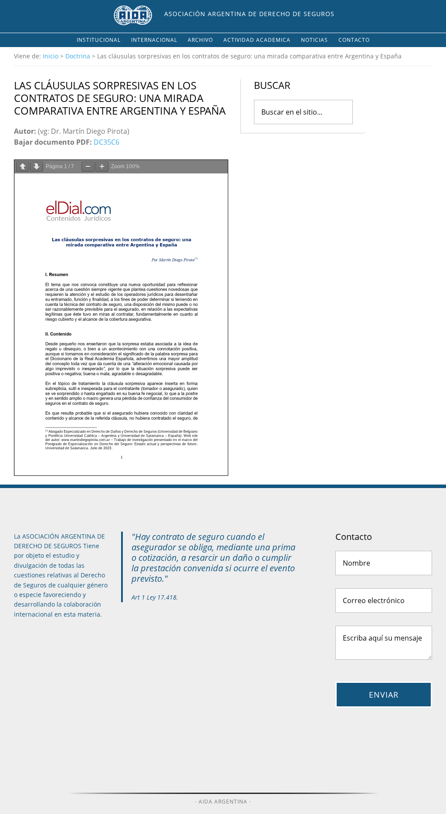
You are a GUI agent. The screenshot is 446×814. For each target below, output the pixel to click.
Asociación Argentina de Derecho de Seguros (249, 14)
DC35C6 (106, 142)
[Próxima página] (36, 167)
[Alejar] (88, 167)
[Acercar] (101, 167)
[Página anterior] (22, 167)
